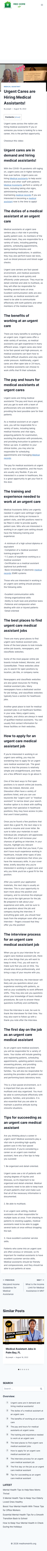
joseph (8, 109)
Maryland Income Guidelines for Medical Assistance (11, 1287)
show (17, 117)
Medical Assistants (13, 185)
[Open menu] (42, 5)
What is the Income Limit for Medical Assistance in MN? (35, 1285)
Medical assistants (19, 178)
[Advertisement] (23, 35)
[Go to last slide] (7, 1342)
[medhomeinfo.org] (15, 5)
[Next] (40, 1342)
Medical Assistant (12, 87)
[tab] (18, 1369)
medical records (23, 195)
